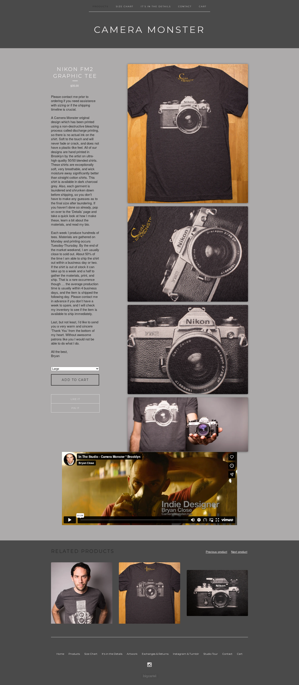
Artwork (132, 653)
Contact (185, 6)
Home (60, 653)
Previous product (216, 552)
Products (100, 6)
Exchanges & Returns (155, 653)
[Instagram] (149, 664)
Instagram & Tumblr (186, 653)
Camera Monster (149, 29)
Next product (239, 552)
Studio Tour (210, 653)
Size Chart (124, 6)
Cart (202, 6)
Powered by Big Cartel (149, 675)
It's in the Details (156, 6)
